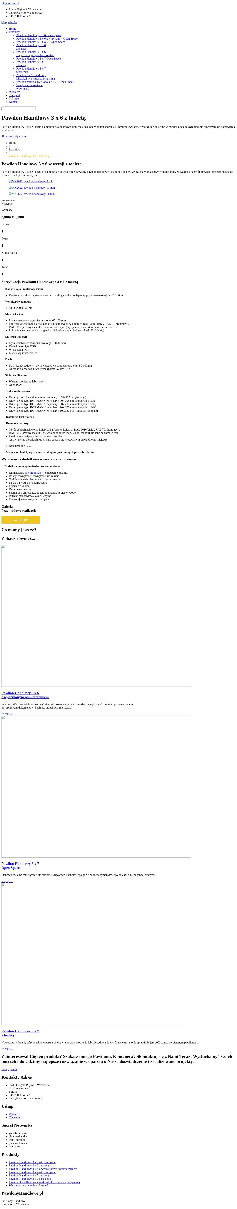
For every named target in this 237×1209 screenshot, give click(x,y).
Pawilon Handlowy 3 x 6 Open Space (38, 35)
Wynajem (14, 91)
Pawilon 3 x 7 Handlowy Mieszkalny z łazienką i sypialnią (35, 77)
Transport (14, 95)
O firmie (14, 98)
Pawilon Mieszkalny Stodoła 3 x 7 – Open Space (45, 81)
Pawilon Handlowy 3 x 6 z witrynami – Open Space (47, 38)
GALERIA (21, 520)
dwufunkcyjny (34, 472)
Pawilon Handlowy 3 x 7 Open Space (38, 58)
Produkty (14, 31)
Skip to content (10, 3)
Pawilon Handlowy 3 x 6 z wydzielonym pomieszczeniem (35, 53)
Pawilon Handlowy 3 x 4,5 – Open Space (40, 41)
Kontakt (13, 101)
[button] (13, 136)
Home (12, 28)
